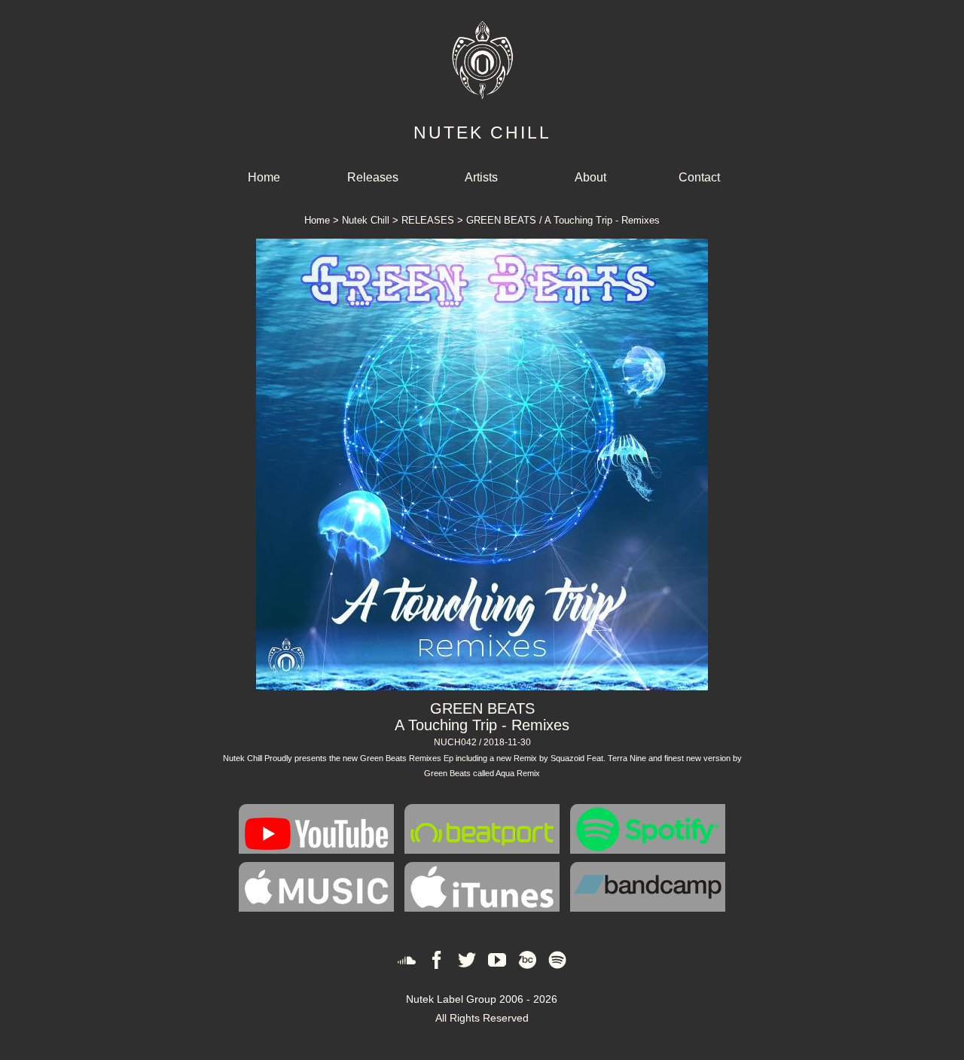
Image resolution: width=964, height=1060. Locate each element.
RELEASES (427, 220)
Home (264, 177)
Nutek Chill (365, 220)
